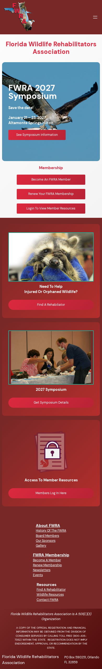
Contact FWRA (47, 600)
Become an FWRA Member (51, 179)
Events (38, 575)
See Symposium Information (37, 135)
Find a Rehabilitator (51, 590)
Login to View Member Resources (50, 208)
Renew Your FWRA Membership (51, 194)
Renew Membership (47, 565)
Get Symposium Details (51, 402)
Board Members (47, 536)
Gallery (41, 546)
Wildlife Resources (50, 594)
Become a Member (47, 560)
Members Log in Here (51, 493)
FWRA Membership (51, 555)
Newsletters (41, 570)
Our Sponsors (45, 541)
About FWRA (48, 525)
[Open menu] (95, 17)
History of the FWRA (51, 530)
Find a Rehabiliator (51, 305)
